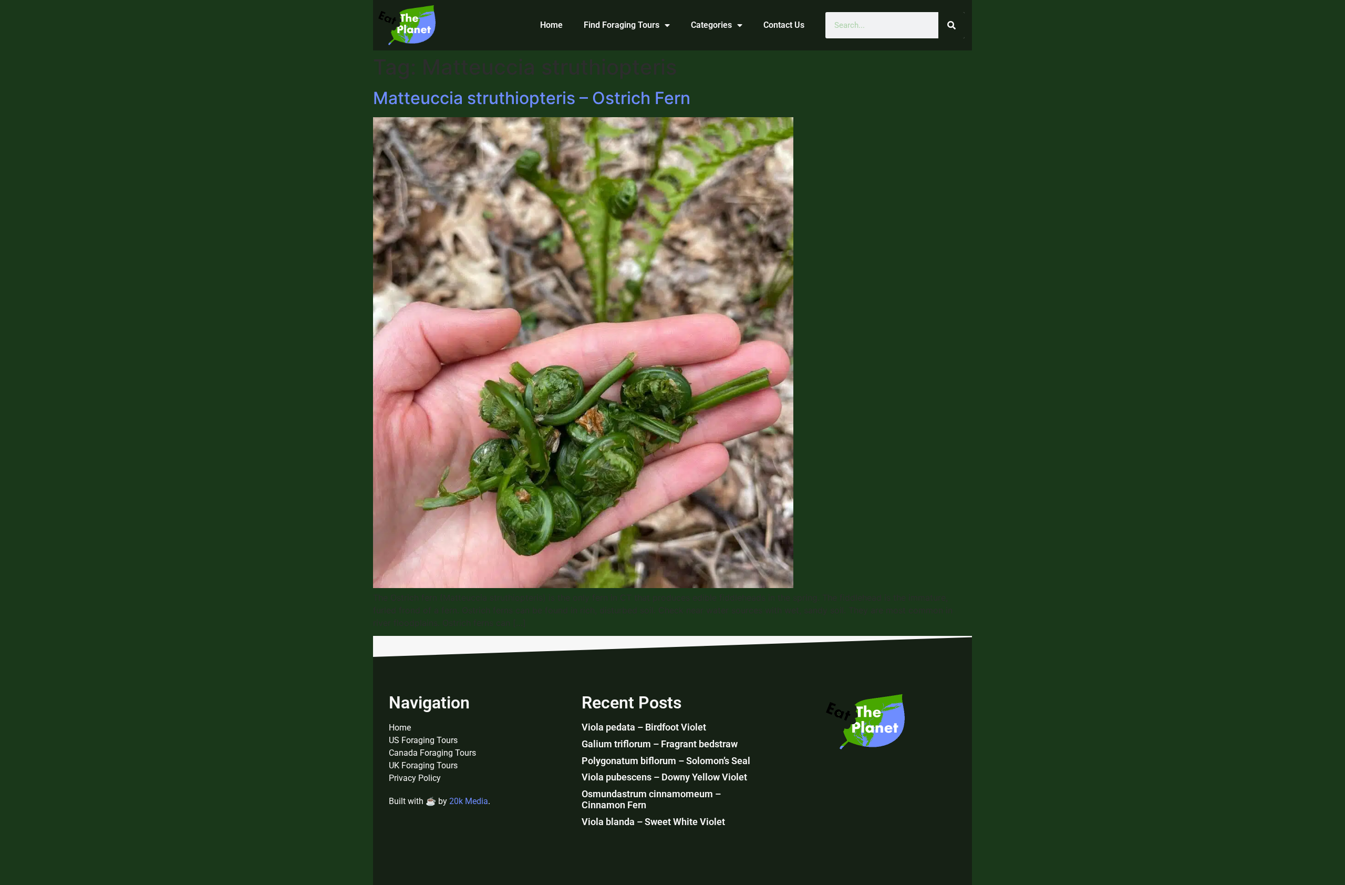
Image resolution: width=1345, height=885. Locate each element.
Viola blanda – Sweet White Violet (653, 821)
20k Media (468, 801)
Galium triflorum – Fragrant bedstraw (660, 743)
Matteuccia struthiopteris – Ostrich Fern (531, 98)
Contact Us (783, 25)
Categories (711, 25)
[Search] (951, 25)
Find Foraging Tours (621, 25)
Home (551, 25)
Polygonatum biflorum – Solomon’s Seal (666, 760)
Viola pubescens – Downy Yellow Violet (664, 777)
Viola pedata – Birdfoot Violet (644, 727)
